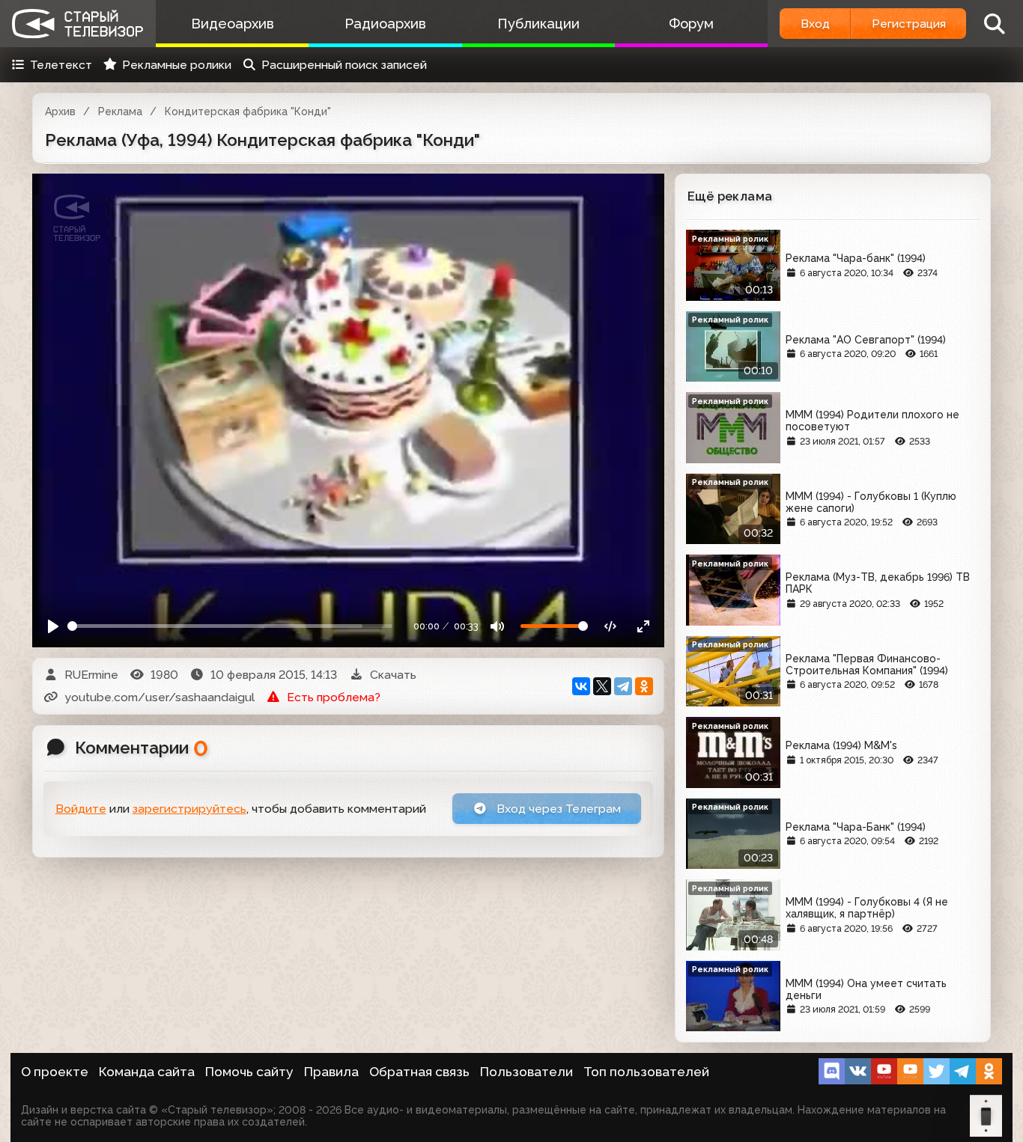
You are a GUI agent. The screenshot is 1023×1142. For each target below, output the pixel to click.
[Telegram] (623, 686)
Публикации (538, 23)
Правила (331, 1071)
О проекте (54, 1071)
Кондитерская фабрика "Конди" (248, 111)
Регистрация (909, 23)
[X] (602, 686)
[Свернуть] (643, 626)
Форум (691, 23)
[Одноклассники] (644, 686)
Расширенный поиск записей (344, 65)
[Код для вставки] (611, 626)
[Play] (53, 626)
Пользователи (526, 1071)
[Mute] (497, 626)
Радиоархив (385, 23)
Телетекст (61, 65)
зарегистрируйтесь (189, 808)
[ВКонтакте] (581, 686)
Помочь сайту (249, 1071)
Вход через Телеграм (557, 808)
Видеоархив (232, 23)
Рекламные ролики (176, 65)
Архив (60, 111)
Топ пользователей (646, 1071)
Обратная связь (419, 1071)
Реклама (120, 111)
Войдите (80, 808)
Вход (815, 23)
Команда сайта (147, 1071)
